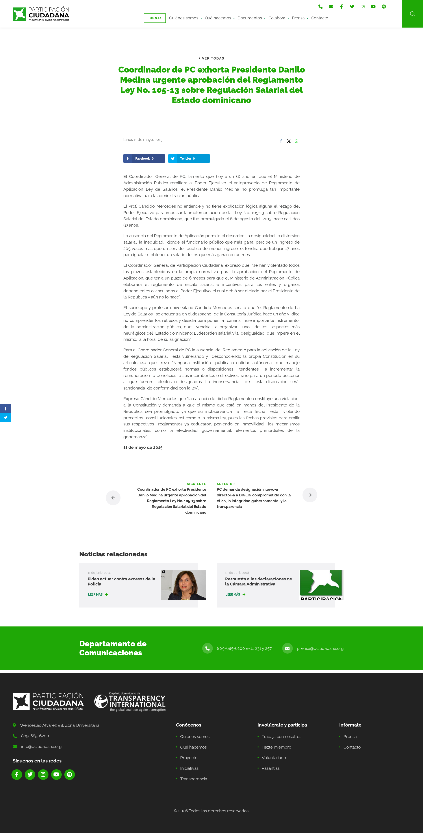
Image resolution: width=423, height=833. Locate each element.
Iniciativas (189, 768)
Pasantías (271, 768)
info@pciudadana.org (41, 746)
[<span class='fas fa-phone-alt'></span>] (320, 6)
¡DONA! (154, 18)
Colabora (277, 18)
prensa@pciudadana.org (320, 648)
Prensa (298, 18)
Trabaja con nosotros (281, 736)
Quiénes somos (183, 18)
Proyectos (189, 757)
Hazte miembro (276, 747)
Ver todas (212, 58)
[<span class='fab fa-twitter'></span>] (352, 6)
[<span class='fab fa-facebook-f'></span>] (341, 6)
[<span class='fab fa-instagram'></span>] (362, 6)
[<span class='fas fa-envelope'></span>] (331, 6)
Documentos (250, 18)
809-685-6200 (35, 735)
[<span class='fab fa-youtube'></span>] (373, 6)
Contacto (319, 18)
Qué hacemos (218, 18)
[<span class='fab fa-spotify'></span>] (384, 6)
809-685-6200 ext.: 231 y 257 (244, 648)
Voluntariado (274, 757)
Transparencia (193, 778)
